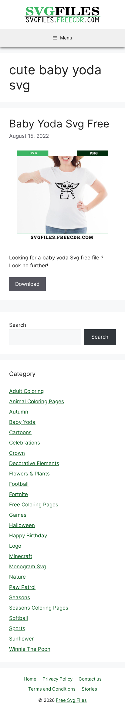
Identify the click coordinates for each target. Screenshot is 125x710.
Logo (15, 546)
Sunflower (21, 639)
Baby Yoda (22, 422)
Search (17, 325)
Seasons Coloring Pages (38, 608)
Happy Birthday (28, 535)
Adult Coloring (26, 391)
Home (30, 679)
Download (27, 284)
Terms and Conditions (52, 689)
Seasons (19, 597)
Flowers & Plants (29, 474)
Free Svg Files (71, 700)
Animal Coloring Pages (36, 401)
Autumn (18, 412)
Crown (17, 453)
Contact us (90, 679)
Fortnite (18, 494)
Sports (17, 628)
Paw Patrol (22, 587)
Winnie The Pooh (29, 649)
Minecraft (20, 556)
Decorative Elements (34, 463)
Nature (17, 577)
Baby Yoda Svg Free (59, 123)
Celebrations (24, 443)
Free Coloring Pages (33, 505)
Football (19, 484)
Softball (18, 618)
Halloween (22, 525)
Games (17, 515)
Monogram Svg (27, 566)
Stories (89, 689)
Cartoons (20, 432)
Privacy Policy (57, 679)
